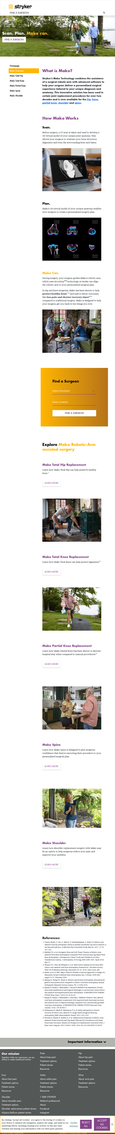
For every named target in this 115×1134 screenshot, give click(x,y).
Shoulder (6, 1096)
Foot (4, 1075)
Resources (44, 1068)
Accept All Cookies (102, 1124)
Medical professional (50, 1100)
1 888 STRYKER (48, 1096)
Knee (42, 1053)
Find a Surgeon (74, 413)
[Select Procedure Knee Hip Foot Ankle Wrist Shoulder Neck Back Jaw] (74, 391)
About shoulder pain (11, 1100)
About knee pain (48, 1057)
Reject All (86, 1124)
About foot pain (9, 1079)
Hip (80, 1053)
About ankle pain (48, 1079)
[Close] (112, 1124)
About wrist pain (86, 1079)
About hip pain (85, 1057)
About (43, 1104)
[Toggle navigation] (11, 7)
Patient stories (46, 1065)
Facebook (44, 1108)
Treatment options (48, 1061)
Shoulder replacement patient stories (19, 1108)
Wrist (80, 1075)
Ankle (42, 1075)
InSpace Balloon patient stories (16, 1112)
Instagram (44, 1112)
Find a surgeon (14, 39)
